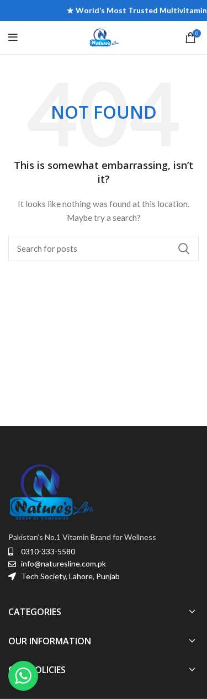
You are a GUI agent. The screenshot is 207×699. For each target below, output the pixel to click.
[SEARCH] (184, 248)
